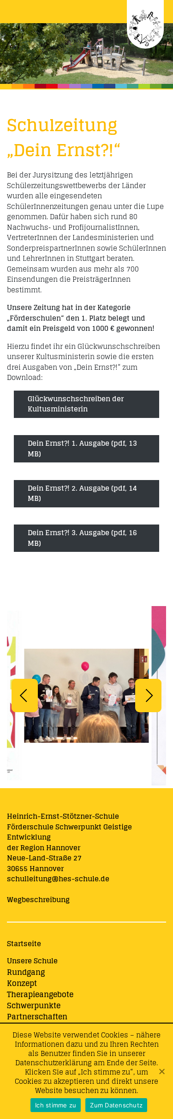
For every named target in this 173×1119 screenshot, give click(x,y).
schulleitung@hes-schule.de (58, 878)
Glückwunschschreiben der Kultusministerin (76, 404)
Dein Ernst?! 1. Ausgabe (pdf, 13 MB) (82, 448)
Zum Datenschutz (116, 1105)
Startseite (24, 943)
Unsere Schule (32, 961)
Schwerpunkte (33, 1005)
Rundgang (26, 972)
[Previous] (25, 695)
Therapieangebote (40, 994)
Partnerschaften (37, 1016)
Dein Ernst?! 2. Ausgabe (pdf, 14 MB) (82, 493)
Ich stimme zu (55, 1105)
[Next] (148, 695)
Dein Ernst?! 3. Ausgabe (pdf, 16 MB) (82, 538)
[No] (161, 1071)
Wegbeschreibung (38, 899)
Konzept (22, 983)
